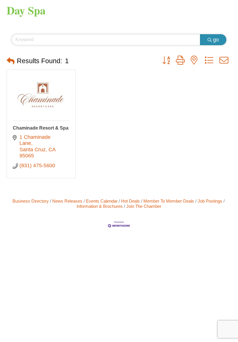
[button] (11, 61)
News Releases (67, 201)
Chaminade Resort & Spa (40, 127)
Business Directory (30, 201)
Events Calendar (102, 201)
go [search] (216, 40)
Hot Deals (130, 201)
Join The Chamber (143, 206)
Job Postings (210, 201)
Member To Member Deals (168, 201)
